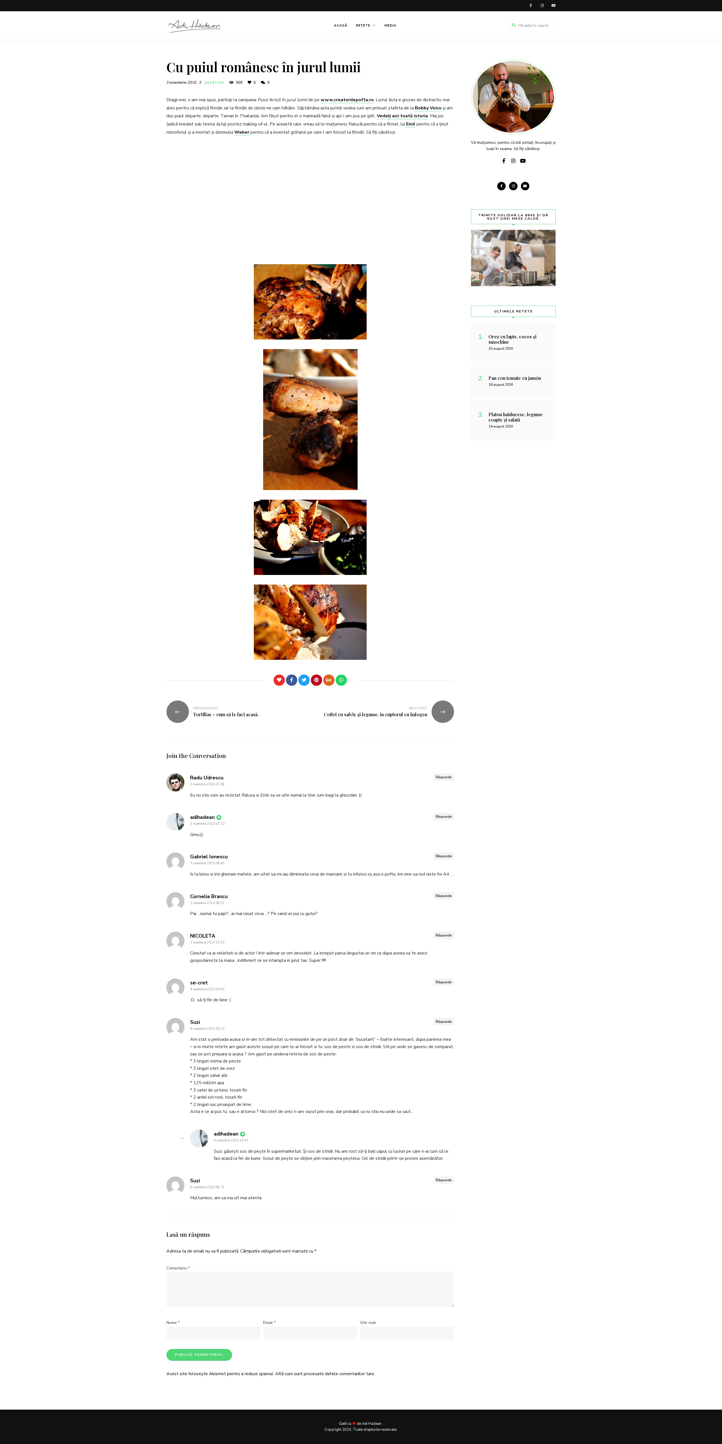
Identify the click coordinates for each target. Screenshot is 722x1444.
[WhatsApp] (341, 680)
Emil (410, 124)
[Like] (279, 680)
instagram (542, 5)
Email (269, 1322)
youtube (553, 5)
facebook (530, 5)
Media (390, 25)
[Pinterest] (316, 680)
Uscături (214, 83)
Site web (368, 1322)
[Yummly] (328, 680)
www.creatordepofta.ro (347, 100)
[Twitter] (304, 680)
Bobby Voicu (428, 108)
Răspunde (444, 777)
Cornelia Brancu (209, 896)
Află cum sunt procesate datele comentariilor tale (324, 1374)
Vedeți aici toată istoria (402, 116)
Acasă (340, 25)
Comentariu (178, 1268)
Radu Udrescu (206, 777)
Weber (241, 132)
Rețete (363, 25)
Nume (173, 1322)
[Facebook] (291, 680)
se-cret (199, 982)
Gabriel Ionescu (209, 856)
